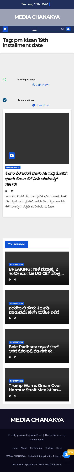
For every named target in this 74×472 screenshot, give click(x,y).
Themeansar (37, 439)
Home (15, 448)
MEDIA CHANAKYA (37, 17)
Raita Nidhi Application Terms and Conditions (37, 464)
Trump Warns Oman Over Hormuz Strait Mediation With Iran (35, 390)
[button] (62, 29)
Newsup (58, 435)
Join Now (45, 84)
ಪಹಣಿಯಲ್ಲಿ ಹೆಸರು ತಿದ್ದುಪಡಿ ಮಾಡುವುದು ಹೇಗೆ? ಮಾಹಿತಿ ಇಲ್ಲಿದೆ (34, 310)
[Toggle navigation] (34, 29)
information (12, 167)
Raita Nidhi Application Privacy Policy (48, 456)
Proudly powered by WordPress (25, 435)
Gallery (49, 448)
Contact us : (36, 448)
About (24, 448)
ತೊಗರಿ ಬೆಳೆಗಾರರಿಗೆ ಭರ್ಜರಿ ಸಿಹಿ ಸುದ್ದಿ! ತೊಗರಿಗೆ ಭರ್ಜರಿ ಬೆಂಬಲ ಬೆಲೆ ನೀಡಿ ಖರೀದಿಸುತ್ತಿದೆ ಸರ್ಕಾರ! (36, 179)
